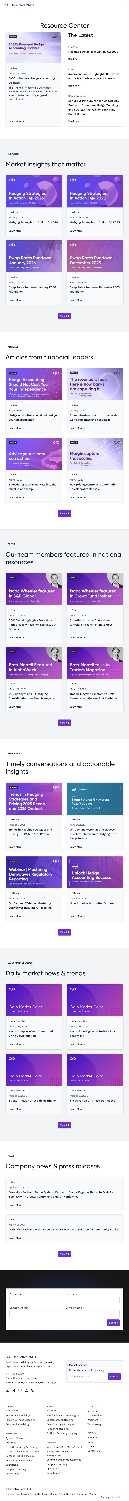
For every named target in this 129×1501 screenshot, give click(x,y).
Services (51, 1406)
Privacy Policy (28, 1493)
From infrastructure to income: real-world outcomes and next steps (93, 417)
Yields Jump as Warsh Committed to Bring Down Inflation (32, 1034)
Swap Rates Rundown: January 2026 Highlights (32, 289)
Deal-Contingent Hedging (61, 1424)
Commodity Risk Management (64, 1459)
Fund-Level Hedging (58, 1428)
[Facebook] (33, 1390)
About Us (92, 1437)
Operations (12, 1464)
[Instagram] (26, 1390)
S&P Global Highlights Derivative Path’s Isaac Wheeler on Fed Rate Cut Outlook (32, 624)
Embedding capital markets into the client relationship (32, 487)
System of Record (16, 1438)
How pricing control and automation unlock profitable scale (93, 487)
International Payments (19, 1460)
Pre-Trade (11, 1442)
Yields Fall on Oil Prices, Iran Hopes (92, 1100)
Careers (91, 1446)
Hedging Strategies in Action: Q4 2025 (95, 222)
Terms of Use (13, 1493)
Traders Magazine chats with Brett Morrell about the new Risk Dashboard (95, 696)
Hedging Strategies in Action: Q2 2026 (93, 51)
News (90, 1441)
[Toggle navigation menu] (122, 5)
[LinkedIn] (7, 1390)
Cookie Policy (57, 1493)
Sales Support (55, 1472)
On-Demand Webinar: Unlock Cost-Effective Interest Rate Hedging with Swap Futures (93, 834)
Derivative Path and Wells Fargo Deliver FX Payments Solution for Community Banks (63, 1229)
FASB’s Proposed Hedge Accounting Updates (32, 80)
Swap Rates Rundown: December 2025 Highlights (95, 289)
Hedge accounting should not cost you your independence (34, 417)
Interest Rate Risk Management (64, 1446)
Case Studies (94, 1415)
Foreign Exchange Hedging (21, 1419)
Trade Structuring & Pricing (21, 1446)
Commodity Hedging (17, 1424)
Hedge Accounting (16, 1469)
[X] (14, 1390)
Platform (10, 1406)
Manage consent (110, 1497)
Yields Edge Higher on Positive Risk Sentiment (92, 1034)
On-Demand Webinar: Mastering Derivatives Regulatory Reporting (30, 905)
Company (91, 1433)
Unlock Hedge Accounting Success (92, 903)
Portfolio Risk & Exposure (20, 1455)
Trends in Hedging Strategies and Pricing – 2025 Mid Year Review (30, 832)
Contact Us (93, 1450)
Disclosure (43, 1493)
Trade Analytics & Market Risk (22, 1451)
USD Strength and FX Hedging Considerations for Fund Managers (31, 696)
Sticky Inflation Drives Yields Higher (32, 1100)
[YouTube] (20, 1390)
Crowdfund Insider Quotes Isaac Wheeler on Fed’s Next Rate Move (91, 622)
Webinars (92, 1419)
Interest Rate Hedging (18, 1415)
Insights (92, 1410)
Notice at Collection (77, 1493)
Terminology (94, 1424)
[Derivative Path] (19, 5)
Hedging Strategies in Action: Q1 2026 (33, 222)
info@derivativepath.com (22, 1378)
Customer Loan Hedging (60, 1419)
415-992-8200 (16, 1373)
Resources (92, 1406)
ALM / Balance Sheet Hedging (63, 1415)
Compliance (12, 1473)
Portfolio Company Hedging (62, 1433)
